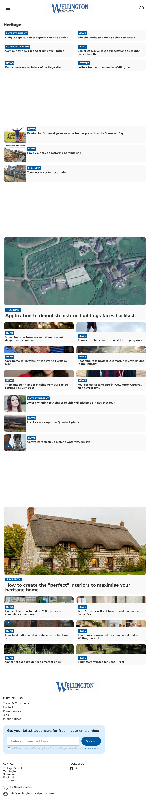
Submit (91, 741)
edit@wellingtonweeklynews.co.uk (32, 793)
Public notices (12, 719)
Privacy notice (93, 748)
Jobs (6, 715)
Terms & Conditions (16, 703)
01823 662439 (23, 787)
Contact (8, 707)
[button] (7, 8)
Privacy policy (12, 711)
